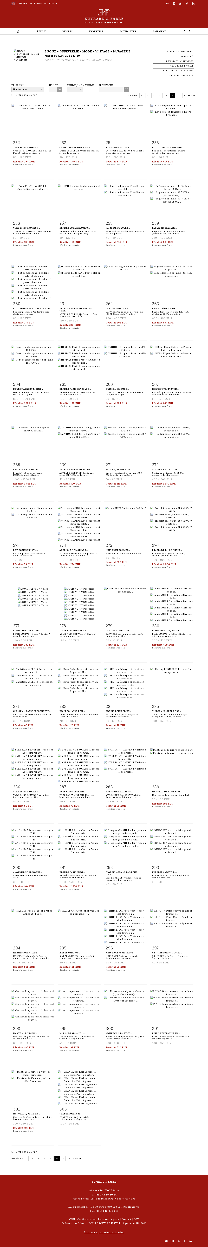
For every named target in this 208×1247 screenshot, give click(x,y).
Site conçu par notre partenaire (104, 1232)
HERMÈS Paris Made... (72, 872)
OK (59, 89)
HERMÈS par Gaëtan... (165, 389)
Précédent (133, 95)
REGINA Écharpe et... (118, 711)
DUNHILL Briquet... (117, 389)
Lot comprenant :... (25, 550)
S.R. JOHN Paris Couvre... (167, 952)
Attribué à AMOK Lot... (73, 550)
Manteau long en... (25, 1033)
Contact (126, 1219)
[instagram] (174, 3)
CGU (72, 1219)
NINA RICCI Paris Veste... (120, 952)
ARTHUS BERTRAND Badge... (75, 469)
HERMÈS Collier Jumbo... (74, 228)
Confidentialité (86, 1219)
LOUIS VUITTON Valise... (27, 630)
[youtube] (180, 3)
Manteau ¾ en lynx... (119, 1033)
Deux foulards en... (72, 711)
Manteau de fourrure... (167, 791)
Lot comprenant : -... (72, 1033)
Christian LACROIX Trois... (75, 147)
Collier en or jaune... (166, 469)
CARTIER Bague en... (118, 308)
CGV (136, 1219)
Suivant (192, 95)
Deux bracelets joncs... (28, 389)
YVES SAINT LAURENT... (26, 791)
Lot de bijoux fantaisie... (168, 147)
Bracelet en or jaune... (167, 550)
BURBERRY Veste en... (165, 872)
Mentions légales (108, 1219)
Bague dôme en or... (164, 308)
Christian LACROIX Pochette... (32, 711)
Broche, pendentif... (119, 469)
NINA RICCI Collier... (118, 550)
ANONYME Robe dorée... (28, 872)
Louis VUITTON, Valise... (167, 630)
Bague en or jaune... (164, 228)
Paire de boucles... (118, 228)
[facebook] (187, 3)
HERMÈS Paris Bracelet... (75, 389)
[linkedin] (193, 3)
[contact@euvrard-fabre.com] (167, 3)
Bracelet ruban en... (26, 469)
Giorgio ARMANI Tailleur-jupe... (122, 873)
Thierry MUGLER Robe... (167, 711)
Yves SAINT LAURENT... (26, 147)
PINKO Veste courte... (166, 1033)
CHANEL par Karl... (70, 1113)
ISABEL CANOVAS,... (70, 952)
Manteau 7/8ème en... (26, 1113)
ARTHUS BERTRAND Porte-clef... (75, 309)
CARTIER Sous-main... (118, 630)
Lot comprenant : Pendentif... (32, 308)
